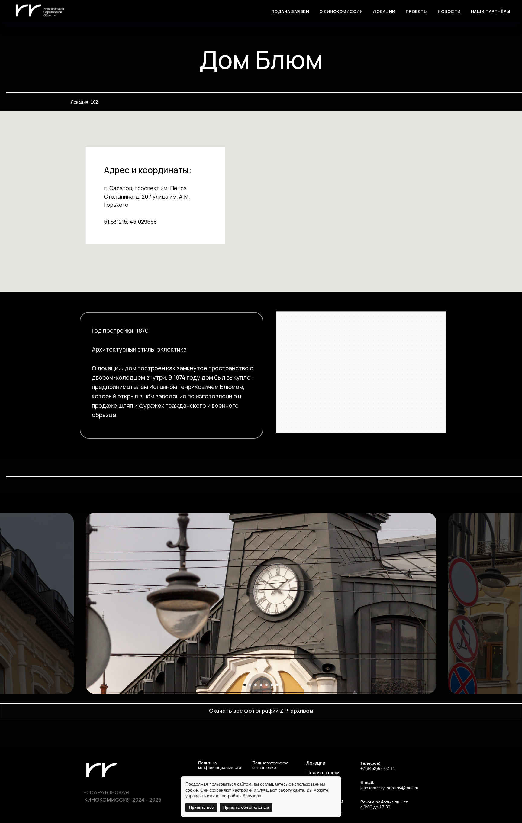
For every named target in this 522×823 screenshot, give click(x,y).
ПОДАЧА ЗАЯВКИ (290, 11)
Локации (315, 763)
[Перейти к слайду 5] (266, 685)
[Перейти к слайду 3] (255, 685)
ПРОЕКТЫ (417, 11)
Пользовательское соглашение (270, 765)
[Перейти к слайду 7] (277, 685)
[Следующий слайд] (510, 603)
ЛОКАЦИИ (384, 11)
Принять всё (201, 807)
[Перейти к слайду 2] (250, 685)
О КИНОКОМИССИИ (341, 11)
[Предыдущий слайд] (11, 603)
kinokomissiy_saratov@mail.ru (389, 788)
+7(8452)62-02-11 (377, 768)
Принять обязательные (246, 807)
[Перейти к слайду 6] (272, 685)
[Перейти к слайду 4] (261, 685)
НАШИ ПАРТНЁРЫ (490, 11)
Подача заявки (323, 772)
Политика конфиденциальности (219, 765)
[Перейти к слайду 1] (244, 685)
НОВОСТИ (449, 11)
